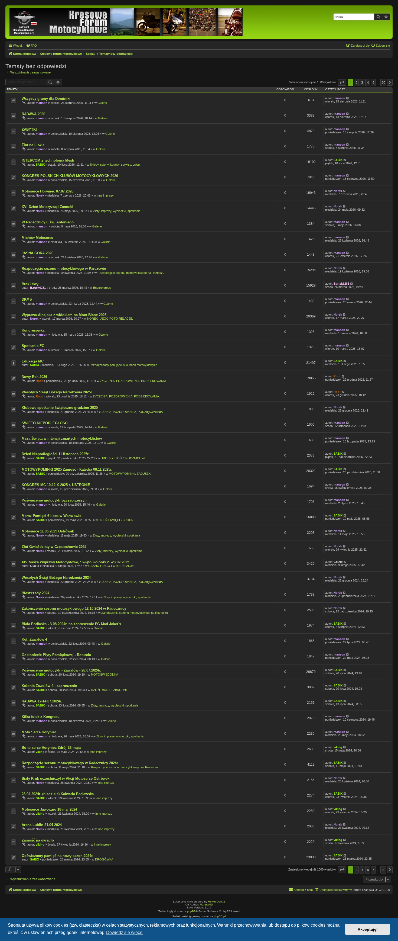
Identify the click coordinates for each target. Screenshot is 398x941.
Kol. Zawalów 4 (34, 639)
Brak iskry (30, 284)
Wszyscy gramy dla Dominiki (46, 99)
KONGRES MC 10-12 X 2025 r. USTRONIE (56, 485)
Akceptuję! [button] (368, 929)
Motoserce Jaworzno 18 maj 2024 (49, 809)
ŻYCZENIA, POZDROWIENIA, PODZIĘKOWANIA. (133, 381)
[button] (342, 82)
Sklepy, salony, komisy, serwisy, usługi (115, 164)
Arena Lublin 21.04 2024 (42, 825)
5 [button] (373, 82)
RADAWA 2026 (33, 114)
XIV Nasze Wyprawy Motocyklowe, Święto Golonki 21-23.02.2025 (75, 562)
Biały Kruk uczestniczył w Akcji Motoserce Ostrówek (65, 778)
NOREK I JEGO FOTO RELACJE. (110, 318)
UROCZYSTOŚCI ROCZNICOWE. (124, 458)
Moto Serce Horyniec (39, 732)
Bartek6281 (38, 287)
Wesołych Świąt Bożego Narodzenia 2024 (56, 578)
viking (40, 751)
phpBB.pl (220, 916)
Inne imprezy (105, 195)
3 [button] (362, 82)
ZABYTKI (29, 129)
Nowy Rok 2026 (34, 377)
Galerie (102, 102)
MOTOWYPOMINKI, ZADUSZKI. (130, 473)
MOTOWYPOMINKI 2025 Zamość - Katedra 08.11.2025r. (67, 469)
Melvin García (216, 901)
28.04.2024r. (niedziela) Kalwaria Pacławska (58, 794)
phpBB (191, 911)
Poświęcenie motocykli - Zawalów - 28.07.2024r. (61, 670)
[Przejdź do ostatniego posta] (348, 98)
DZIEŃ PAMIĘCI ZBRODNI (116, 520)
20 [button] (383, 82)
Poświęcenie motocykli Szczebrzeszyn (54, 500)
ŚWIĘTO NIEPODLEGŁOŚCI (45, 423)
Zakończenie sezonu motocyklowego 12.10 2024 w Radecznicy (74, 608)
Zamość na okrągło (38, 840)
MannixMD (206, 904)
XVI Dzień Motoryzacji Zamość (47, 207)
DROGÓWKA (104, 859)
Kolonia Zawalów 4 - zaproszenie (49, 686)
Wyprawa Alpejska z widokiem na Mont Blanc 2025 (64, 315)
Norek (40, 195)
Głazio (34, 565)
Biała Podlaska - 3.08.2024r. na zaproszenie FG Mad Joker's (71, 624)
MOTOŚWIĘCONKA (104, 674)
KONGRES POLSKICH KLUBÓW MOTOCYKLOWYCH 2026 (70, 176)
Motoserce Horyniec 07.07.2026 (47, 191)
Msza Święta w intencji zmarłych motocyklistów (62, 438)
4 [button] (368, 82)
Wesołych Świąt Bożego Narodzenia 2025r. (57, 392)
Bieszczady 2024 (35, 593)
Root (39, 381)
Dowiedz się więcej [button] (124, 932)
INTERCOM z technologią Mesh (48, 160)
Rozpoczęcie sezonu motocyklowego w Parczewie (64, 268)
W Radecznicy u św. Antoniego (48, 222)
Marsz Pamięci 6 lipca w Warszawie (51, 516)
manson (41, 102)
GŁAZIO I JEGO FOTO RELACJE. (111, 565)
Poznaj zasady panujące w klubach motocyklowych (123, 365)
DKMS (27, 299)
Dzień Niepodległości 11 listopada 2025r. (55, 454)
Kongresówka (33, 330)
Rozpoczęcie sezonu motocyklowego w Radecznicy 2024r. (70, 763)
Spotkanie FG (33, 346)
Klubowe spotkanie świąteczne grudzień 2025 (60, 408)
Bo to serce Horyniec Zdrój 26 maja (51, 748)
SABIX (40, 164)
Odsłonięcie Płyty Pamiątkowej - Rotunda (56, 655)
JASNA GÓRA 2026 (37, 253)
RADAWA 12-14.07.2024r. (42, 701)
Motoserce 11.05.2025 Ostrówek (48, 531)
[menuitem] (31, 45)
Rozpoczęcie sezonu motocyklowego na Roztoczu (130, 272)
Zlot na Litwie (33, 145)
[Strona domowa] (126, 22)
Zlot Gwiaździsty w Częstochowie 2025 (54, 547)
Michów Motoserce (37, 238)
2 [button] (356, 82)
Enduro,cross (102, 287)
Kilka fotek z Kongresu (41, 717)
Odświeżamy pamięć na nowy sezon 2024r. (57, 856)
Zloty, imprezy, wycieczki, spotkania (116, 211)
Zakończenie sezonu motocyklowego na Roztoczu (134, 612)
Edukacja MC (33, 361)
